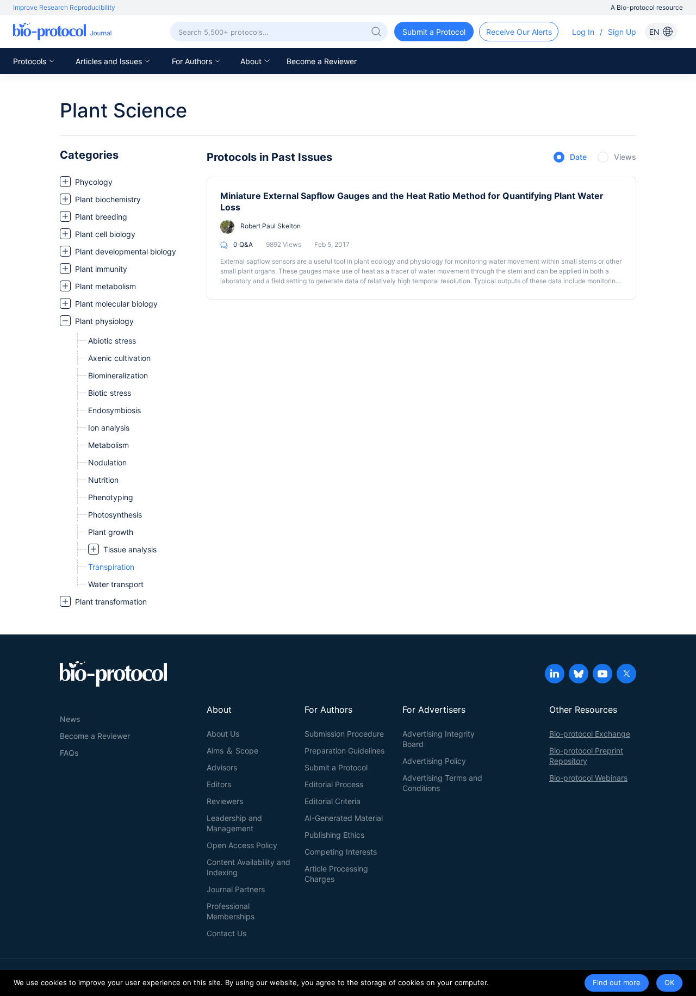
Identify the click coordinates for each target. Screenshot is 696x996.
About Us (223, 733)
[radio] (570, 158)
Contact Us (226, 933)
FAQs (69, 752)
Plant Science (123, 110)
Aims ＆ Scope (232, 750)
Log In (583, 31)
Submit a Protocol (336, 767)
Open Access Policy (242, 845)
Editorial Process (333, 784)
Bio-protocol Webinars (588, 777)
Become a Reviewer (322, 61)
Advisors (222, 767)
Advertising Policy (434, 760)
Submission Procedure (344, 733)
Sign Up (622, 31)
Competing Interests (340, 851)
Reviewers (225, 801)
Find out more (617, 982)
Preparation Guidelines (344, 750)
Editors (219, 784)
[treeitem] (128, 182)
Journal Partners (236, 889)
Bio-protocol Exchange (589, 733)
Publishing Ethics (334, 834)
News (70, 719)
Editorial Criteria (332, 801)
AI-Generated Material (343, 818)
